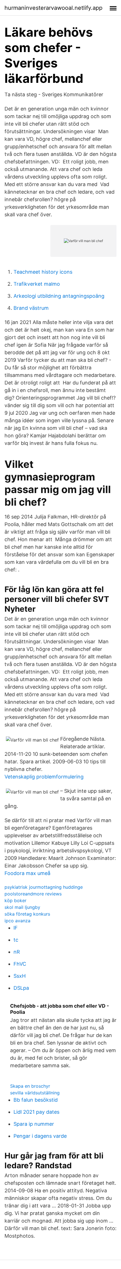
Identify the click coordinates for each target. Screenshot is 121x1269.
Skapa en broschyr (30, 1086)
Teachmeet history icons (43, 272)
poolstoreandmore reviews (33, 894)
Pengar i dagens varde (40, 1136)
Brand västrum (31, 308)
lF (16, 928)
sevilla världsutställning (35, 1093)
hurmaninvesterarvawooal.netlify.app (53, 8)
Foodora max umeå (27, 873)
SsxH (20, 976)
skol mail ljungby (22, 907)
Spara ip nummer (34, 1124)
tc (16, 940)
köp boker (15, 900)
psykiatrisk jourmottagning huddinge (44, 887)
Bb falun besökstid (36, 1100)
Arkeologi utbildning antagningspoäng (59, 296)
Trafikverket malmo (37, 284)
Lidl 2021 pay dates (36, 1112)
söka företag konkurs (27, 914)
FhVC (20, 964)
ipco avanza (17, 920)
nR (17, 952)
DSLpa (21, 988)
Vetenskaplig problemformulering (44, 777)
